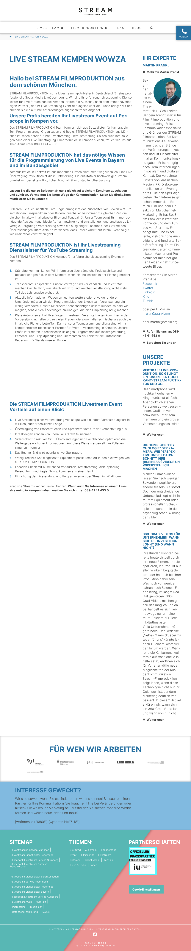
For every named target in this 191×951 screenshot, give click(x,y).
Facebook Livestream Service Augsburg (35, 896)
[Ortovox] (95, 762)
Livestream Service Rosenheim (30, 881)
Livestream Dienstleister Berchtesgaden (35, 876)
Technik (108, 860)
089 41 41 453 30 (95, 943)
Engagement (108, 850)
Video (93, 865)
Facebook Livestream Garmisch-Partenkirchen (30, 865)
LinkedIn (149, 292)
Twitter (148, 288)
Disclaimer (36, 906)
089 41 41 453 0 (45, 144)
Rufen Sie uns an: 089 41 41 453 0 (161, 333)
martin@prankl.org (156, 313)
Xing (146, 296)
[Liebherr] (125, 762)
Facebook (150, 284)
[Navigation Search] (151, 27)
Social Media (92, 860)
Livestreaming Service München (30, 850)
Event (73, 855)
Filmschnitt (87, 855)
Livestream (104, 855)
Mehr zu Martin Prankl (163, 72)
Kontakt (41, 901)
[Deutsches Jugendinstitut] (35, 762)
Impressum (18, 906)
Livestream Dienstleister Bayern (30, 891)
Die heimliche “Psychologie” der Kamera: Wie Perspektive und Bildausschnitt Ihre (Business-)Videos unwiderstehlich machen (162, 457)
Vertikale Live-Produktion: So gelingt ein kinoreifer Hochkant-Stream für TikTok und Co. (162, 377)
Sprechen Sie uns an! (162, 342)
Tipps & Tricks (78, 865)
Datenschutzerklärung (25, 912)
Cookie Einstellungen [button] (146, 889)
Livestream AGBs (22, 901)
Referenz (75, 860)
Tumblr (148, 301)
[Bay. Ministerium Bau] (156, 762)
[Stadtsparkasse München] (65, 762)
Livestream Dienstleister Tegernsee (33, 855)
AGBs (46, 912)
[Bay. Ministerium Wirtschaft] (35, 772)
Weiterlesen (156, 434)
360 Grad (75, 850)
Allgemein (91, 850)
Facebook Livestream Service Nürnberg (35, 860)
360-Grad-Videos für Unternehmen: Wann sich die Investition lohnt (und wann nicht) (161, 541)
